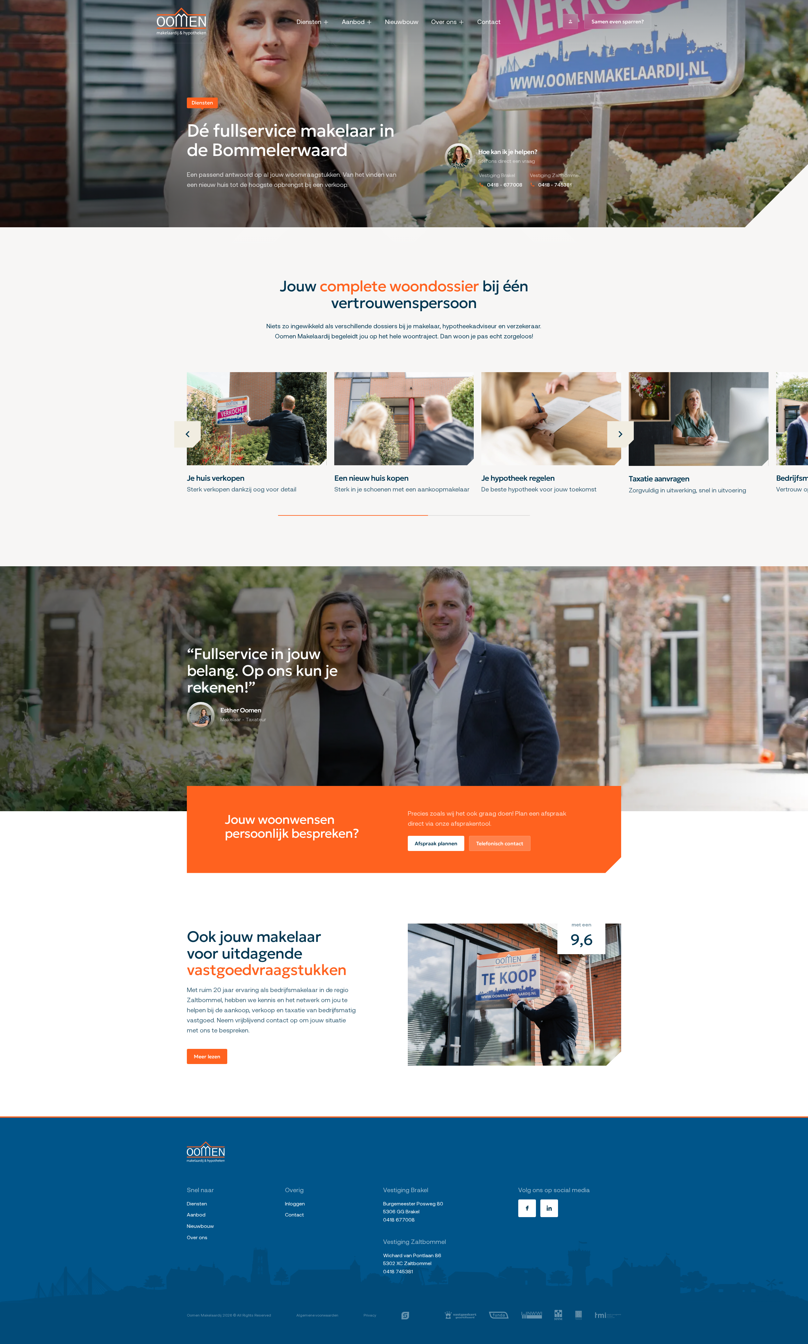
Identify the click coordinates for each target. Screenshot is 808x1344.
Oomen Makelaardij (204, 1315)
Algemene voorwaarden (317, 1315)
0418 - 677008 (504, 184)
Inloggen (295, 1203)
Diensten (309, 21)
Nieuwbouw (402, 21)
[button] (187, 434)
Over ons (444, 21)
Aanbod (353, 21)
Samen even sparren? (617, 21)
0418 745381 (398, 1271)
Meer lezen (207, 1056)
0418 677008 (399, 1219)
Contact (489, 21)
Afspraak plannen (436, 843)
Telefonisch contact (499, 843)
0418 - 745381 (555, 184)
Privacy (370, 1315)
